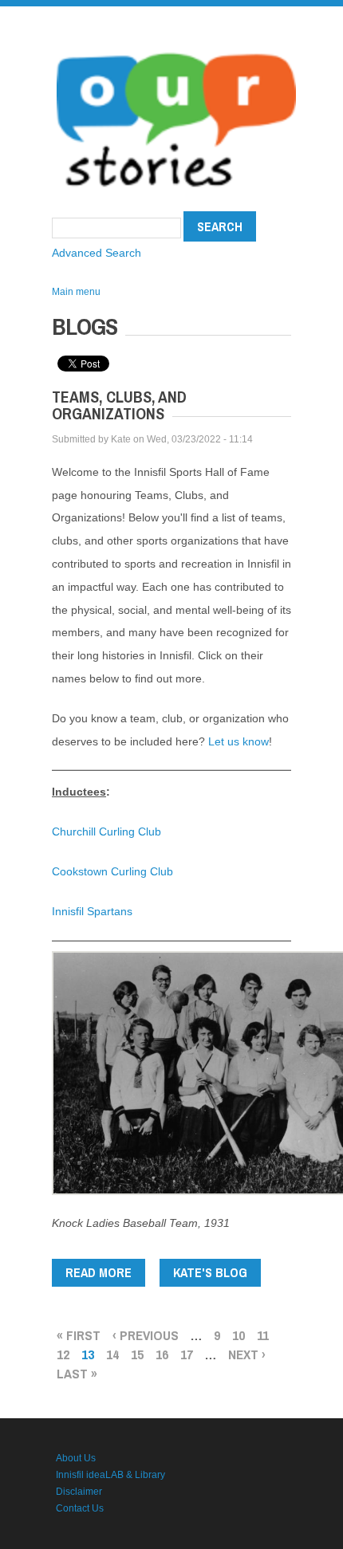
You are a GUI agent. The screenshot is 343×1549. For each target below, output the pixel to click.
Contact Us (80, 1508)
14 (112, 1354)
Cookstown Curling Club (112, 871)
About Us (76, 1458)
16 (162, 1354)
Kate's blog (210, 1272)
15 (137, 1354)
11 (263, 1335)
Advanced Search (96, 252)
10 (238, 1335)
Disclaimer (79, 1491)
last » (77, 1373)
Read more (105, 1275)
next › (247, 1354)
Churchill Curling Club (106, 831)
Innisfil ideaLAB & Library (110, 1474)
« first (79, 1335)
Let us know (238, 741)
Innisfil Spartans (92, 911)
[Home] (176, 47)
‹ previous (145, 1335)
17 (186, 1354)
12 (63, 1354)
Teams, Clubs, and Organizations (119, 405)
